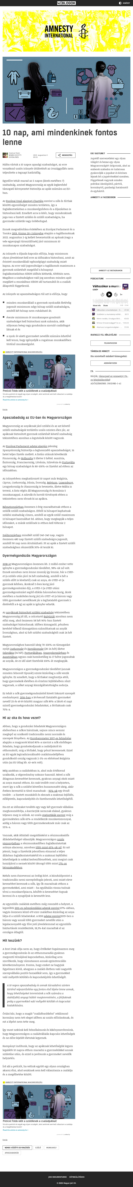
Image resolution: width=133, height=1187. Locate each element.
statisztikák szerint (53, 815)
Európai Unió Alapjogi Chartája (24, 201)
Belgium (52, 482)
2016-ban (25, 697)
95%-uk (53, 790)
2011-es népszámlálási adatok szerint (37, 908)
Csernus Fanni (14, 153)
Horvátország (36, 649)
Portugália (68, 462)
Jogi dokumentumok (57, 1177)
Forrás (5, 410)
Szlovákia (8, 653)
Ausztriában (10, 657)
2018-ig (7, 564)
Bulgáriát (49, 616)
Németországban (13, 507)
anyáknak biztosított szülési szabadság (30, 612)
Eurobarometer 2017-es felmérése (50, 738)
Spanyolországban (54, 653)
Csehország (17, 649)
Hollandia (27, 458)
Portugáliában (33, 653)
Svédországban (12, 535)
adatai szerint (52, 916)
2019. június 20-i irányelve (28, 233)
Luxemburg (66, 482)
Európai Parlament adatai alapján (26, 446)
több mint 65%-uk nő (49, 847)
